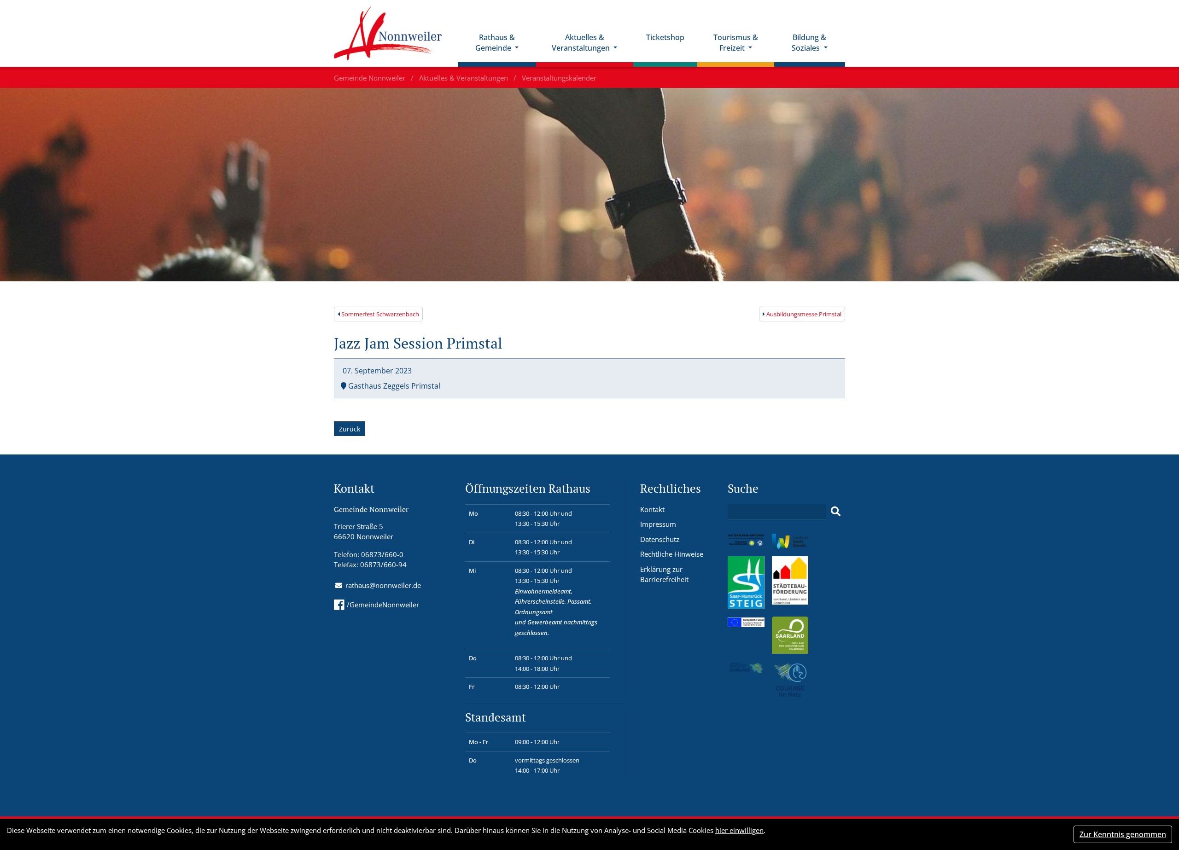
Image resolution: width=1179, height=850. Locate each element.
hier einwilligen (739, 830)
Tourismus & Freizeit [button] (735, 42)
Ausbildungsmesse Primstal (803, 314)
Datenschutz (659, 539)
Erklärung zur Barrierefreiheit (664, 574)
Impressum (658, 524)
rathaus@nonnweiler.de (383, 585)
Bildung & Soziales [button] (809, 42)
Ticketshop (665, 37)
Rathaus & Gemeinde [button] (495, 42)
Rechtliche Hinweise (671, 554)
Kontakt (652, 509)
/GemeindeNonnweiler (383, 604)
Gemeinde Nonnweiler (370, 77)
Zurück (349, 429)
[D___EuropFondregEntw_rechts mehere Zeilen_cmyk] (746, 621)
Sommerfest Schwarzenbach (379, 314)
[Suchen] (835, 511)
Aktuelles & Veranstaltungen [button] (582, 42)
